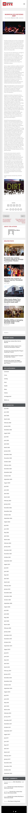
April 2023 (6, 493)
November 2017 (8, 723)
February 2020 (7, 628)
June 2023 (6, 490)
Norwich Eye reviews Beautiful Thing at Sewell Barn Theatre (13, 351)
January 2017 (7, 759)
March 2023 (7, 497)
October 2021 (7, 557)
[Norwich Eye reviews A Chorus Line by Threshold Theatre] (14, 270)
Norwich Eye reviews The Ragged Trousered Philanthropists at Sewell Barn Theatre (13, 362)
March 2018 (7, 709)
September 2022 (8, 518)
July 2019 (6, 653)
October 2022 (7, 514)
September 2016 (8, 773)
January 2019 (7, 674)
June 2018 (6, 699)
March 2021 (7, 582)
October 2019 (7, 642)
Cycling (6, 378)
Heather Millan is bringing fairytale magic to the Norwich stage (13, 321)
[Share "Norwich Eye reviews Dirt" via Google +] (14, 205)
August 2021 (7, 564)
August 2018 (7, 692)
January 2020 (7, 631)
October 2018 (7, 684)
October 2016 (7, 770)
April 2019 (6, 663)
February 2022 (7, 543)
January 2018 (7, 716)
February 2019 (7, 670)
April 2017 (6, 748)
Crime (5, 375)
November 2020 (8, 596)
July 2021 (6, 568)
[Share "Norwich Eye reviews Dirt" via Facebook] (8, 205)
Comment (6, 371)
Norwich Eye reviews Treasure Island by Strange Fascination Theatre (13, 259)
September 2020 (8, 603)
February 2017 (7, 755)
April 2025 (6, 444)
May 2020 (6, 617)
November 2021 (8, 553)
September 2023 (8, 479)
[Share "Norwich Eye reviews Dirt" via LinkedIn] (16, 205)
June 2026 (6, 412)
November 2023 (8, 472)
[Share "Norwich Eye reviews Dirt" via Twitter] (11, 205)
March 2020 (7, 624)
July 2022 (6, 525)
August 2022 (7, 521)
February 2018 (7, 713)
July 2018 (6, 695)
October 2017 (7, 727)
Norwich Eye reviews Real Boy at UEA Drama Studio (13, 787)
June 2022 (6, 529)
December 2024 (8, 454)
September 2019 (8, 645)
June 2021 (6, 571)
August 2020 (7, 607)
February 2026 (7, 422)
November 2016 (8, 766)
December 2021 (8, 550)
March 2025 (7, 447)
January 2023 (7, 504)
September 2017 (8, 730)
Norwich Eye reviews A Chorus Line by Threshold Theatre (13, 280)
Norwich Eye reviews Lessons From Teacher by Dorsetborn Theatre (12, 346)
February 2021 (7, 585)
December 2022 (8, 507)
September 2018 (8, 688)
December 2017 (8, 720)
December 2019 (8, 635)
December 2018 (8, 677)
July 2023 (6, 486)
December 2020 (8, 592)
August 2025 (7, 433)
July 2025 (6, 436)
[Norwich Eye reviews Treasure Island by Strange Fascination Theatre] (14, 250)
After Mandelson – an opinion (14, 782)
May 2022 (6, 532)
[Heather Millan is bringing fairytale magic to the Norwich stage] (14, 312)
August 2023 (7, 483)
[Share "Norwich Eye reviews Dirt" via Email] (19, 205)
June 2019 (6, 656)
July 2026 (6, 408)
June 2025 (6, 440)
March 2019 (7, 667)
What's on (13, 18)
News (5, 389)
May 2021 (6, 575)
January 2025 (7, 451)
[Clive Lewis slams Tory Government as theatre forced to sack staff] (14, 291)
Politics (6, 393)
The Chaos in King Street (14, 801)
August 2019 (7, 649)
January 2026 (7, 426)
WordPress (13, 809)
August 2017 (7, 734)
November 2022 (8, 511)
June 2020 (6, 614)
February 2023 (7, 500)
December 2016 (8, 762)
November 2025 (8, 429)
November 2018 (8, 681)
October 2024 (7, 461)
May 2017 (6, 745)
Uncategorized (7, 396)
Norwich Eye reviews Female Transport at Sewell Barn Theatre (13, 356)
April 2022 (6, 536)
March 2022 (7, 539)
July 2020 (6, 610)
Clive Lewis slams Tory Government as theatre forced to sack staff (12, 300)
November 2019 (8, 638)
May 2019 (6, 660)
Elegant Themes (13, 808)
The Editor (17, 230)
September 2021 (8, 561)
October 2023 (7, 475)
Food (5, 382)
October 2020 (7, 599)
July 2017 (6, 738)
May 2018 (6, 702)
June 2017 (6, 741)
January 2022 (7, 546)
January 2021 (7, 589)
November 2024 (8, 458)
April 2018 (6, 706)
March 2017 (7, 752)
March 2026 (7, 419)
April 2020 (6, 621)
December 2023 (8, 468)
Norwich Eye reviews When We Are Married (12, 341)
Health (5, 385)
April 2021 (6, 578)
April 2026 (6, 415)
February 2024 (7, 465)
